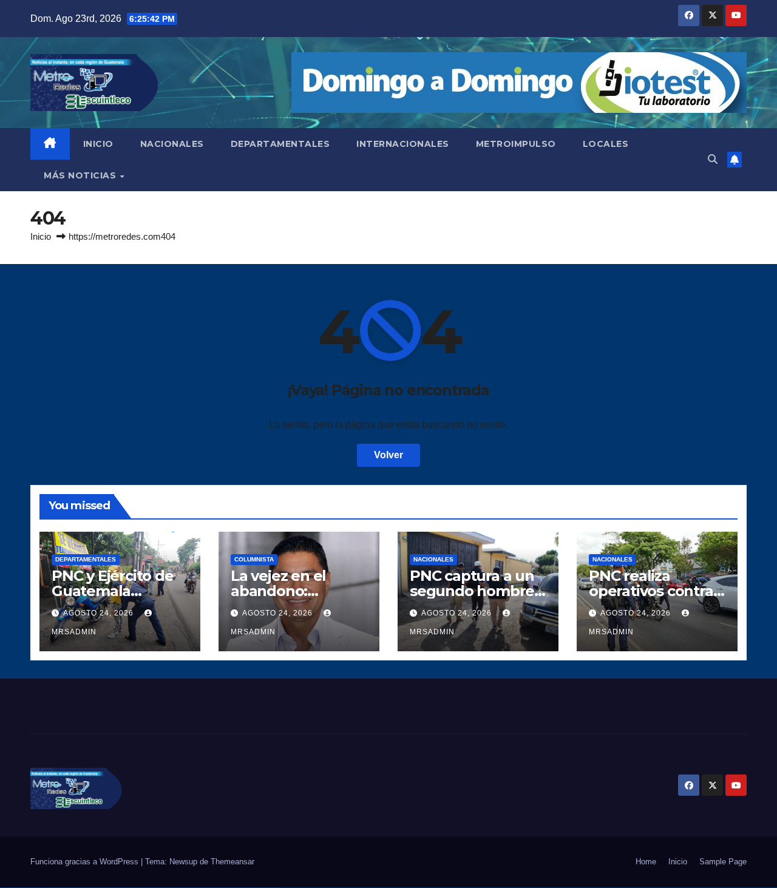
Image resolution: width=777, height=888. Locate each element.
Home (646, 861)
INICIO (98, 143)
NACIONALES (172, 143)
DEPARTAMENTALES (280, 143)
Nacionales (433, 559)
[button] (713, 159)
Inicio (40, 236)
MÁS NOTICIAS (81, 175)
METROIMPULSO (516, 143)
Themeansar (232, 861)
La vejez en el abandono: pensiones (278, 591)
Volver (388, 455)
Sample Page (723, 861)
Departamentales (85, 559)
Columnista (254, 559)
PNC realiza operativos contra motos (651, 591)
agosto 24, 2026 (99, 613)
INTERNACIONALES (402, 143)
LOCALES (606, 143)
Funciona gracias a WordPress (85, 861)
